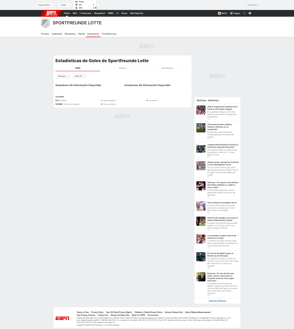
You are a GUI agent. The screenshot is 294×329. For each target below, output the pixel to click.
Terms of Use (83, 312)
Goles (77, 68)
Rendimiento (167, 68)
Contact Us (103, 315)
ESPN (51, 13)
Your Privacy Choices (86, 315)
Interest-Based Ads (174, 312)
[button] (244, 13)
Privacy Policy (97, 312)
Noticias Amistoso (217, 301)
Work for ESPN (138, 315)
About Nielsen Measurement (198, 312)
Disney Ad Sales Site (120, 315)
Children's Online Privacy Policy (148, 312)
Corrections (152, 315)
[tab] (77, 68)
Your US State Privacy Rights (119, 312)
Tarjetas (122, 68)
